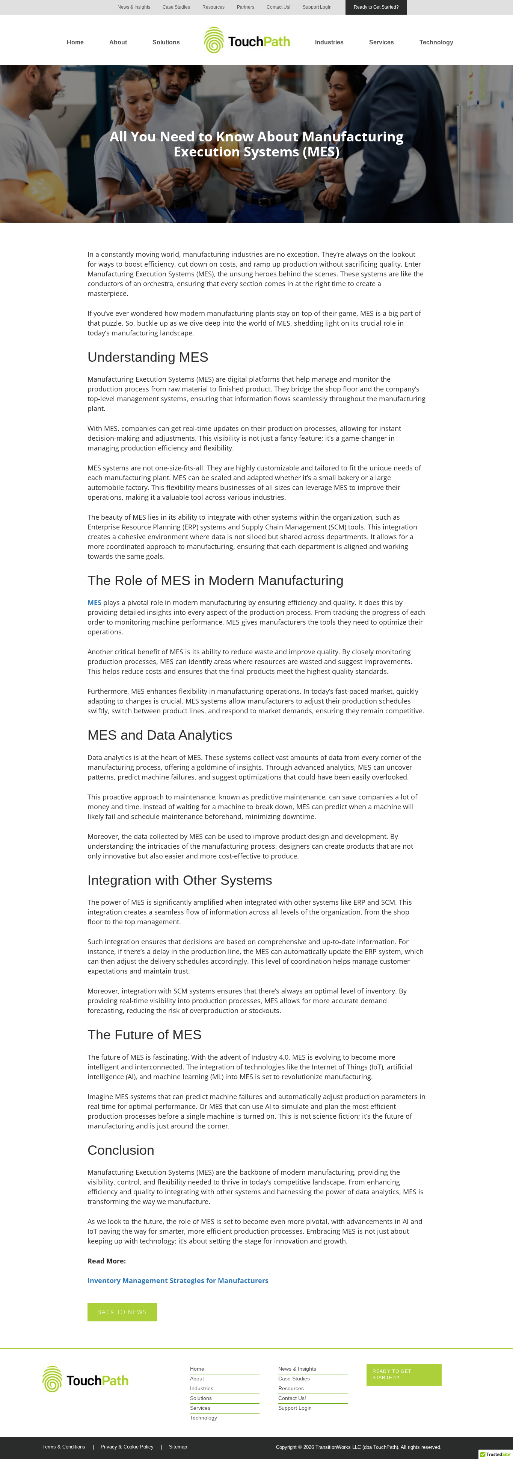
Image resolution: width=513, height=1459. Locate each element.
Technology (436, 42)
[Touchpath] (85, 1378)
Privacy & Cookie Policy (127, 1447)
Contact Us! (278, 7)
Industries (329, 42)
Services (381, 42)
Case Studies (176, 7)
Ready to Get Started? (376, 7)
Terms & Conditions (63, 1447)
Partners (245, 7)
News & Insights (134, 7)
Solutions (166, 42)
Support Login (317, 7)
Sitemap (178, 1447)
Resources (213, 7)
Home (75, 42)
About (118, 42)
